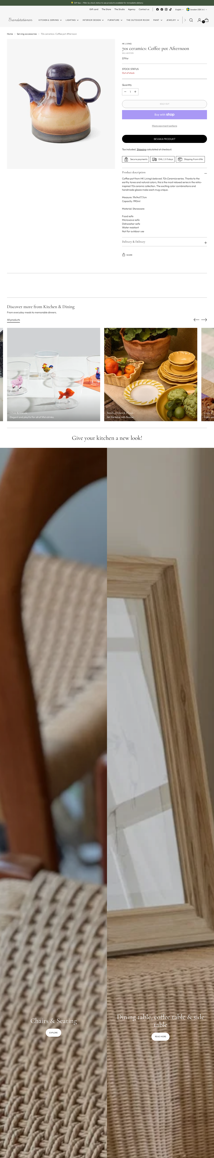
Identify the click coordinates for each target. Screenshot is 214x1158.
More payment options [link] (164, 125)
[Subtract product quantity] (135, 91)
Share (129, 255)
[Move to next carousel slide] (204, 286)
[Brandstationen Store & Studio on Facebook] (157, 9)
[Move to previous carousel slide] (196, 286)
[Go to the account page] (198, 20)
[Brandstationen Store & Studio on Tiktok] (170, 9)
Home (10, 34)
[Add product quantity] (125, 91)
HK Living (127, 43)
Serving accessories (27, 34)
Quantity (127, 84)
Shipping (141, 149)
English (178, 9)
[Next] (185, 20)
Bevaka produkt (164, 139)
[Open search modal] (191, 20)
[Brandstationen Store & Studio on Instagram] (166, 9)
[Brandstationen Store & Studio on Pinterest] (161, 9)
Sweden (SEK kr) (197, 9)
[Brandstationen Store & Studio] (20, 20)
